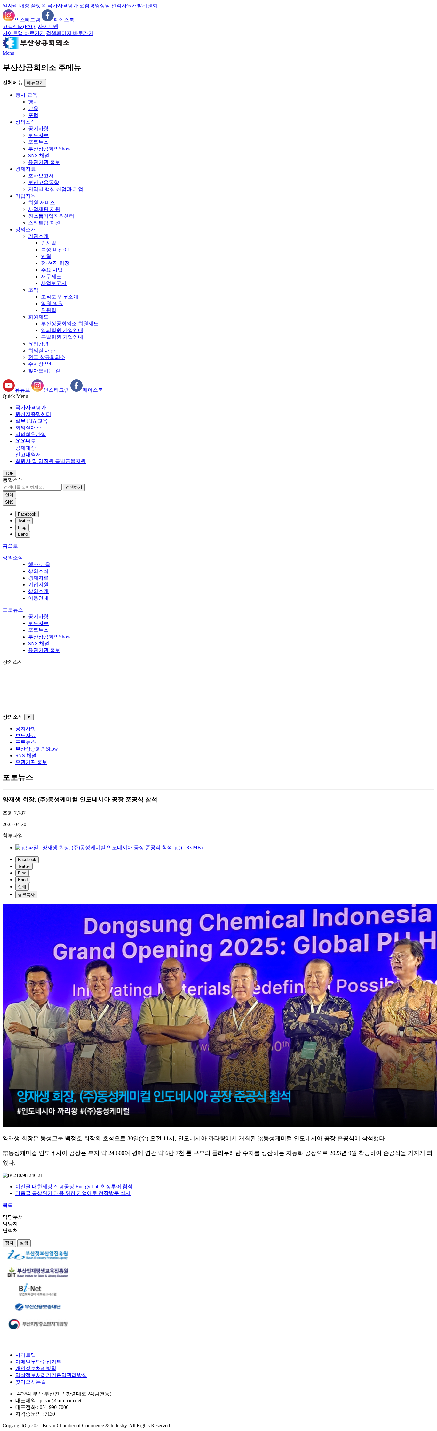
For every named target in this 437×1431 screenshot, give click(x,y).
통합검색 (13, 480)
